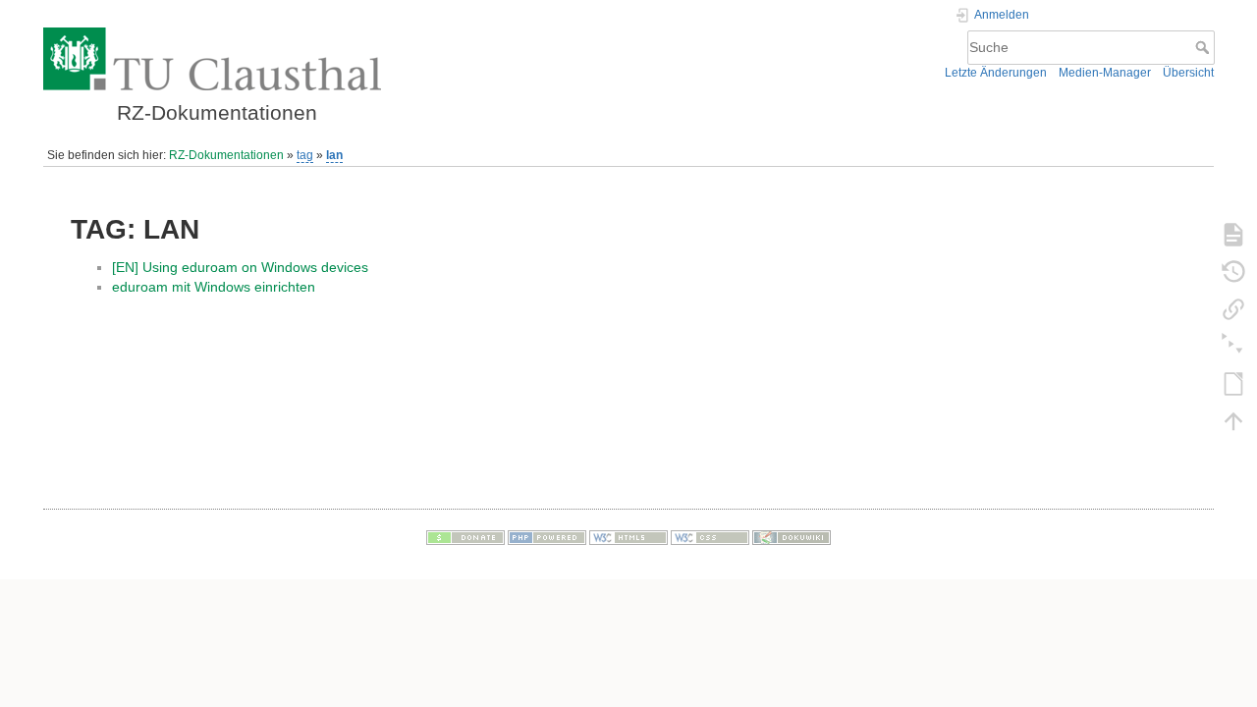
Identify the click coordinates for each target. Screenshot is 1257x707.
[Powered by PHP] (547, 537)
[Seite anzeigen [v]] (1233, 233)
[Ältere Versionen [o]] (1233, 271)
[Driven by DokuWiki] (791, 537)
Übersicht (1188, 73)
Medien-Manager (1105, 73)
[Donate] (465, 537)
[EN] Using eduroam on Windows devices (240, 267)
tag (305, 155)
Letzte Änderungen (996, 73)
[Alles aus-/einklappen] (1233, 345)
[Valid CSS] (710, 537)
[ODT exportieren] (1233, 383)
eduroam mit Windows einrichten (213, 287)
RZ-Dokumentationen (226, 155)
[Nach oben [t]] (1233, 420)
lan (334, 155)
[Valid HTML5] (628, 537)
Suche (1204, 47)
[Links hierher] (1233, 308)
